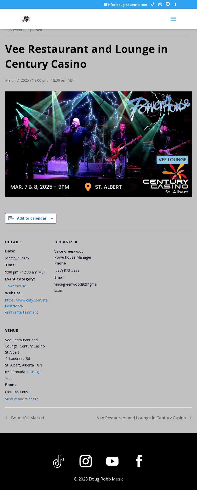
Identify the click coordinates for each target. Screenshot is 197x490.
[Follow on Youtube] (112, 461)
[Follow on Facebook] (139, 461)
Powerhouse (15, 286)
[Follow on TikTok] (58, 461)
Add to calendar (31, 218)
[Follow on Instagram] (85, 461)
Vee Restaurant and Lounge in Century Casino (142, 418)
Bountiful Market (27, 418)
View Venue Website (21, 399)
